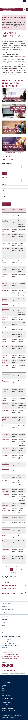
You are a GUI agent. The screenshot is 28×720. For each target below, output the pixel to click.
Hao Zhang (5, 221)
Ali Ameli (4, 346)
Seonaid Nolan (6, 243)
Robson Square (5, 706)
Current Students (6, 606)
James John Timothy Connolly (5, 418)
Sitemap (12, 673)
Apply (3, 632)
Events (3, 690)
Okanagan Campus (7, 702)
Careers (4, 692)
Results (4, 196)
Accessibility (13, 717)
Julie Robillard (5, 464)
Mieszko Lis (5, 455)
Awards (3, 612)
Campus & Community (7, 609)
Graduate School (7, 652)
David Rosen (5, 410)
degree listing (12, 70)
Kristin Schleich (6, 529)
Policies (4, 625)
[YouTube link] (11, 665)
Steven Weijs (5, 448)
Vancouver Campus (7, 701)
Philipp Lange (5, 381)
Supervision (5, 616)
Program (4, 184)
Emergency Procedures (7, 715)
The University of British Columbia (10, 3)
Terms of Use (17, 715)
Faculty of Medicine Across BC (9, 710)
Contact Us (4, 647)
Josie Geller (5, 327)
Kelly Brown (5, 517)
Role (3, 190)
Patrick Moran (5, 469)
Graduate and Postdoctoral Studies (14, 637)
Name (4, 209)
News (3, 688)
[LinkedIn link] (7, 665)
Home (3, 600)
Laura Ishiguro (5, 434)
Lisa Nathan (5, 304)
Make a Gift (4, 693)
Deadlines (4, 619)
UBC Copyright (5, 717)
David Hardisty (6, 439)
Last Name (5, 177)
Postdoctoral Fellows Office (10, 654)
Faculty (21, 209)
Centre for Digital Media (7, 708)
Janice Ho (4, 426)
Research (22, 673)
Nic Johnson (5, 248)
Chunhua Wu (5, 290)
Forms (3, 622)
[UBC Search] (24, 2)
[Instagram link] (3, 665)
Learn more (21, 56)
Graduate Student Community (11, 656)
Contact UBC (5, 685)
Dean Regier (5, 549)
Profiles (17, 673)
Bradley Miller (5, 322)
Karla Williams (5, 403)
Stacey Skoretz (6, 234)
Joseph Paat (5, 494)
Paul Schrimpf (5, 522)
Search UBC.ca (6, 695)
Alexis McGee (5, 365)
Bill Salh (4, 536)
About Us (4, 628)
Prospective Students (7, 603)
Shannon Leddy (6, 374)
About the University (7, 686)
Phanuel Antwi (5, 541)
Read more (6, 27)
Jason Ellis (5, 214)
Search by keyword (7, 163)
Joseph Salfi (5, 481)
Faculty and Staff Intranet (10, 658)
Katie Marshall (5, 475)
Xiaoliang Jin (5, 332)
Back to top (5, 673)
